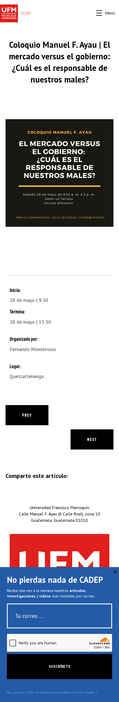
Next (92, 439)
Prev (27, 415)
